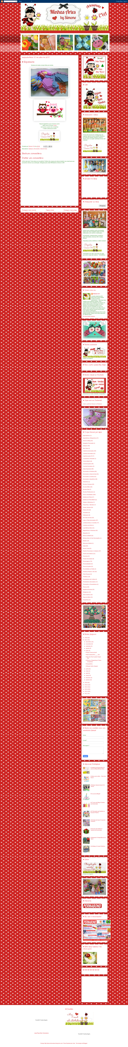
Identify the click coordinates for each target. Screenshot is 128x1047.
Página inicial (50, 210)
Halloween (85, 515)
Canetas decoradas (88, 453)
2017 (86, 640)
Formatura (85, 512)
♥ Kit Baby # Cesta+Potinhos (98, 846)
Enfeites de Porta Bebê (89, 499)
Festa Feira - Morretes (88, 504)
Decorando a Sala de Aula (40, 148)
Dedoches (85, 481)
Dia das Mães (86, 487)
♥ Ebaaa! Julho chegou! (92, 666)
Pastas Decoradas (87, 558)
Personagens (86, 561)
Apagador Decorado (88, 443)
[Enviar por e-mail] (44, 146)
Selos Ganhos (86, 594)
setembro (88, 646)
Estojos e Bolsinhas (88, 502)
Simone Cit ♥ (96, 293)
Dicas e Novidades (88, 494)
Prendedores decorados (89, 581)
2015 (86, 684)
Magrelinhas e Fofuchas (89, 530)
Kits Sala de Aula (87, 517)
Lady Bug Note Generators (41, 1033)
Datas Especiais (87, 469)
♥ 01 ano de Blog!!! (95, 793)
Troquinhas (86, 599)
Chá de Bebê (86, 461)
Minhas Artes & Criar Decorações (91, 538)
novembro (88, 644)
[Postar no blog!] (46, 146)
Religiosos (85, 592)
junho (87, 669)
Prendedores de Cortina (89, 579)
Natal (84, 546)
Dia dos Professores (88, 492)
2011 (86, 693)
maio (87, 671)
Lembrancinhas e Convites (90, 522)
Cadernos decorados (88, 451)
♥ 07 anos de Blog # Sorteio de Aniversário (98, 803)
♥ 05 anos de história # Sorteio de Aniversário (96, 829)
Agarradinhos (86, 435)
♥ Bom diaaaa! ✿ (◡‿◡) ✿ (92, 654)
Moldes (85, 540)
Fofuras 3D (86, 510)
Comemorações (87, 463)
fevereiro (88, 677)
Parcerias (85, 556)
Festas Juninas (87, 507)
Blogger (85, 1043)
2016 (86, 682)
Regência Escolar (87, 589)
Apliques (31, 148)
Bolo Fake (85, 448)
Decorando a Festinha (88, 471)
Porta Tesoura (86, 574)
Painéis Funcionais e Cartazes (90, 551)
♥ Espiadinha (89, 664)
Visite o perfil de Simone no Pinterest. (92, 404)
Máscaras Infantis (87, 543)
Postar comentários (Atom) (51, 214)
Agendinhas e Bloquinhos (89, 438)
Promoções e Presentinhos (90, 584)
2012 (86, 691)
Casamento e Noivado (88, 458)
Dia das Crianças (87, 484)
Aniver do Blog (86, 440)
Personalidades (87, 563)
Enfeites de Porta (87, 497)
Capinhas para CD (87, 456)
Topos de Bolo (86, 597)
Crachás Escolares (88, 466)
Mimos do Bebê (87, 535)
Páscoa (85, 587)
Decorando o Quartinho (89, 479)
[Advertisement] (97, 988)
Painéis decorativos (88, 553)
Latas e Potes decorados (89, 520)
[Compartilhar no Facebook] (50, 146)
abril (87, 673)
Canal (55, 125)
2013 (86, 689)
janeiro (88, 680)
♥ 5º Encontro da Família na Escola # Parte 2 (98, 812)
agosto (88, 648)
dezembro (88, 641)
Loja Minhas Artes (87, 528)
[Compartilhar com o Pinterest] (51, 146)
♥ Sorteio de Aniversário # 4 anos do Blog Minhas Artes (98, 768)
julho (87, 650)
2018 (86, 637)
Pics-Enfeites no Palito (88, 569)
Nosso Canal (86, 548)
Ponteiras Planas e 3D (88, 571)
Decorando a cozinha (88, 476)
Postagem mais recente (29, 210)
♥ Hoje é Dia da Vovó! (91, 652)
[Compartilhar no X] (48, 146)
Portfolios (85, 576)
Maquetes (85, 533)
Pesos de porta (87, 566)
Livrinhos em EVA (87, 525)
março (87, 675)
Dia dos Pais (86, 489)
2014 (86, 687)
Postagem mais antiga (70, 210)
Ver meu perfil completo (89, 316)
